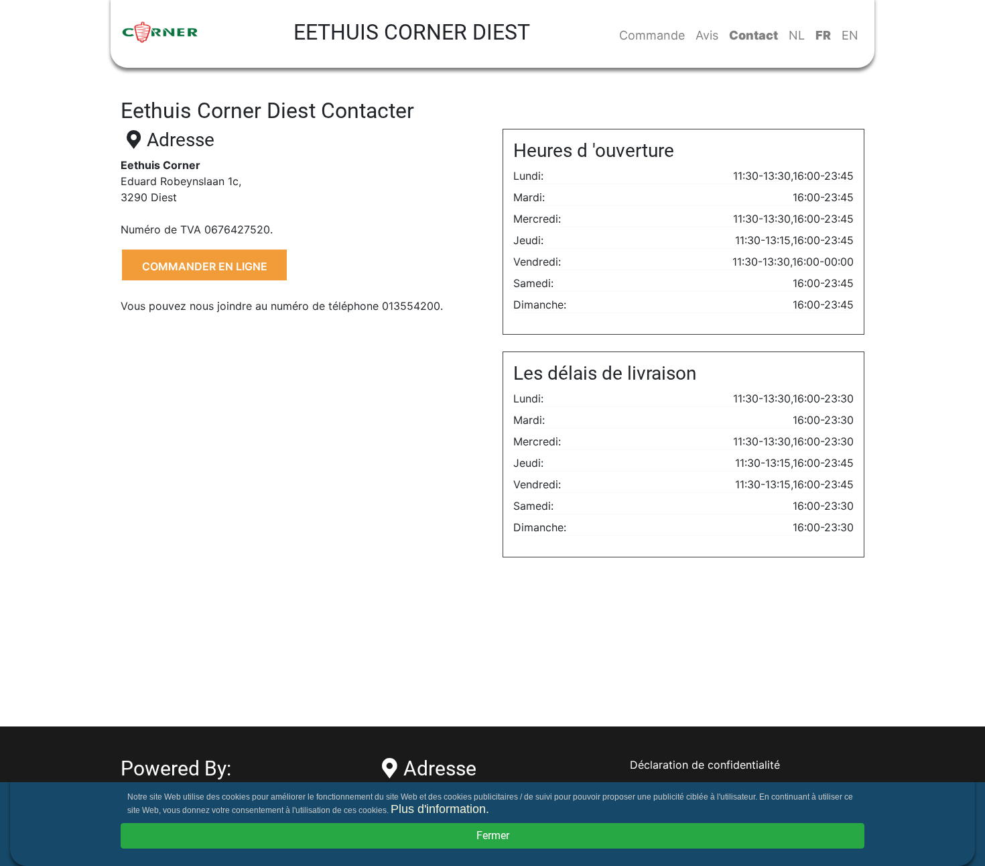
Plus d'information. (440, 809)
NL (797, 35)
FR (823, 35)
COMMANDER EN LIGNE (204, 266)
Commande (652, 35)
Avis (707, 35)
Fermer (492, 835)
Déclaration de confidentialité (705, 764)
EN (850, 35)
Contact (753, 35)
